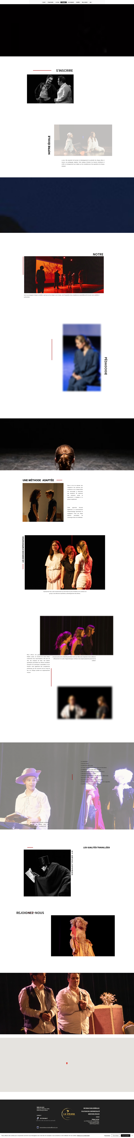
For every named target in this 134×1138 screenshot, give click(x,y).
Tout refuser (116, 1135)
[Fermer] (132, 1135)
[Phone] (38, 1118)
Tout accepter (125, 1135)
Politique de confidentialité (83, 1135)
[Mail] (38, 1127)
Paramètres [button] (107, 1135)
